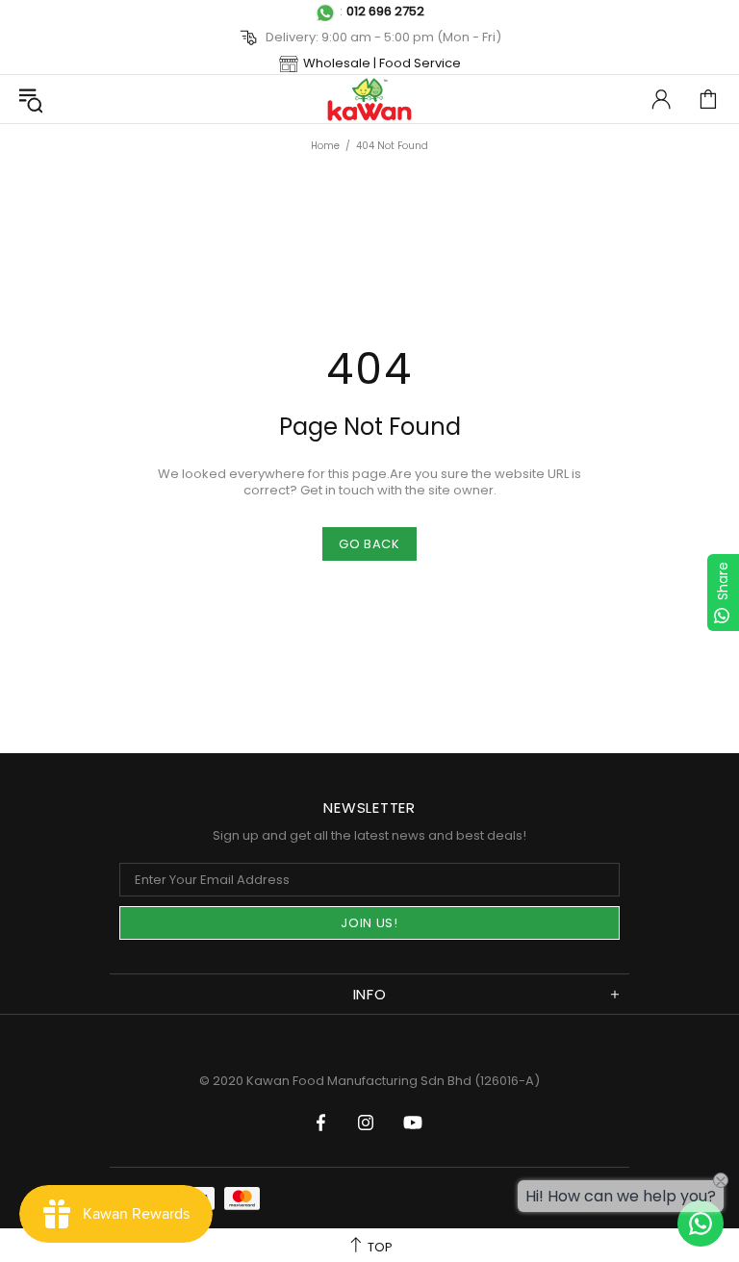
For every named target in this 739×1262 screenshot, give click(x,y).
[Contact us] (700, 1223)
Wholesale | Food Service (382, 63)
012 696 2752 (385, 11)
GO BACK (369, 544)
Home (325, 146)
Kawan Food (369, 99)
